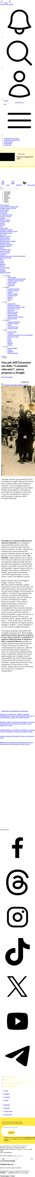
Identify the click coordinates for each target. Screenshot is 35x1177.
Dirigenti (2, 225)
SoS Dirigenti (8, 143)
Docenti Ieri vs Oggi (6, 233)
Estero (2, 248)
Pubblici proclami (5, 272)
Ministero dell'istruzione (21, 711)
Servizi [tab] (6, 201)
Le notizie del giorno (6, 215)
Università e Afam (5, 249)
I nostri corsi (7, 145)
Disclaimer (7, 1108)
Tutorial (2, 266)
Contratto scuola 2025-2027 (12, 140)
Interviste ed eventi (5, 257)
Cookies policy (8, 1111)
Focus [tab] (6, 196)
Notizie (2, 262)
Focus (2, 259)
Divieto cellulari (4, 238)
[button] (19, 22)
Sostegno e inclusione (6, 244)
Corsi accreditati (5, 267)
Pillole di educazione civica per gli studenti (12, 256)
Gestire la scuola (5, 221)
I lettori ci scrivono (5, 216)
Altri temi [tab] (6, 198)
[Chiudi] (0, 187)
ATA (1, 226)
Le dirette (3, 254)
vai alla (7, 1161)
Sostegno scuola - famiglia (7, 241)
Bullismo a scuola (5, 236)
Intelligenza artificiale (6, 229)
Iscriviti (11, 1132)
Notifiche (6, 1094)
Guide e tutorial (8, 142)
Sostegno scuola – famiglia (15, 317)
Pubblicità (3, 271)
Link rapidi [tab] (7, 192)
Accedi (6, 100)
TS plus (2, 269)
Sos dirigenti (3, 211)
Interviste (2, 264)
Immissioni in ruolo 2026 (11, 138)
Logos (2, 261)
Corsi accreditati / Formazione (12, 1083)
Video (5, 1079)
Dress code (3, 234)
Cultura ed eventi (5, 251)
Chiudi (12, 1176)
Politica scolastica (5, 220)
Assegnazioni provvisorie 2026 (9, 206)
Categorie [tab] (7, 194)
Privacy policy (8, 1114)
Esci (5, 104)
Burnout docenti (5, 243)
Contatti (6, 1100)
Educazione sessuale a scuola (8, 231)
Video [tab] (6, 200)
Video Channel (4, 205)
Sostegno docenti (5, 239)
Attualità (2, 218)
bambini (3, 711)
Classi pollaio (4, 228)
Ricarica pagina (5, 1176)
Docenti (2, 223)
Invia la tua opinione (10, 1086)
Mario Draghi (10, 711)
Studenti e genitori (5, 246)
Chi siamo (7, 1097)
